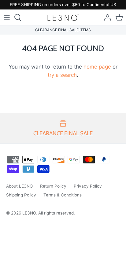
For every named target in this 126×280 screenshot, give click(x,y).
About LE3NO (19, 186)
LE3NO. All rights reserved (48, 213)
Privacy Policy (88, 186)
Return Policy (53, 186)
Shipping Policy (21, 194)
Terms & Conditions (62, 194)
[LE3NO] (63, 17)
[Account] (106, 17)
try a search (62, 75)
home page (97, 67)
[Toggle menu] (6, 17)
